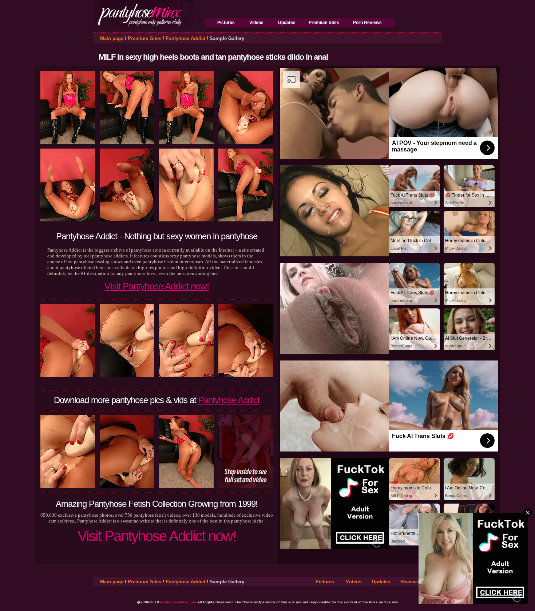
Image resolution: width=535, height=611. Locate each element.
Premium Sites (324, 22)
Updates (287, 22)
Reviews (409, 581)
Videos (256, 22)
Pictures (226, 22)
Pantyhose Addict (185, 38)
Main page (111, 38)
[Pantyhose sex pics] (148, 27)
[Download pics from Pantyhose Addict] (245, 486)
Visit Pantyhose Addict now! (156, 286)
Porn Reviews (367, 22)
